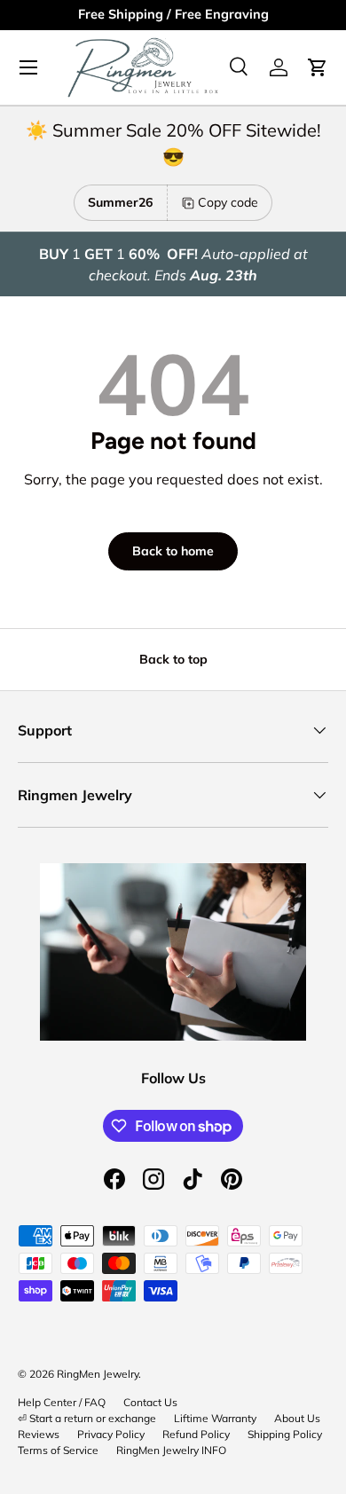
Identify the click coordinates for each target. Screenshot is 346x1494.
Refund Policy (196, 1434)
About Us (297, 1418)
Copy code (228, 202)
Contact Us (150, 1402)
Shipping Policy (285, 1434)
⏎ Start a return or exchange (87, 1418)
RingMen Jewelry (97, 1373)
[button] (317, 67)
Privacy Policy (111, 1434)
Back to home (173, 551)
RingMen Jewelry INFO (171, 1450)
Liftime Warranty (215, 1418)
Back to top (173, 659)
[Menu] (28, 67)
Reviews (38, 1434)
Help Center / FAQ (62, 1402)
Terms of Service (58, 1450)
